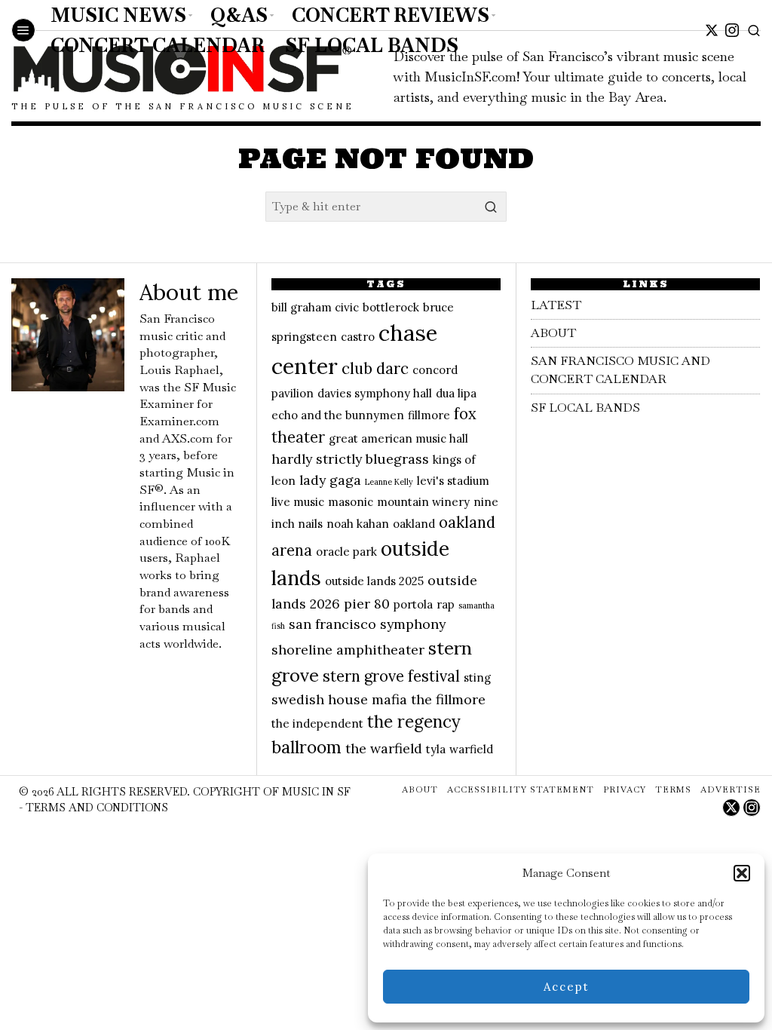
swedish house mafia (339, 699)
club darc (375, 369)
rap (446, 604)
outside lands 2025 (374, 581)
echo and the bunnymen (337, 415)
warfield (471, 749)
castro (358, 337)
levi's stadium (453, 481)
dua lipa (456, 393)
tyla (436, 749)
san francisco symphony (367, 624)
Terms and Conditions (97, 807)
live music (297, 502)
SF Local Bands (585, 407)
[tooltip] (712, 30)
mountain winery (423, 502)
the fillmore (448, 699)
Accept (567, 986)
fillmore (429, 415)
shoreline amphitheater (347, 649)
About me (188, 292)
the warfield (383, 748)
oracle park (346, 551)
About (553, 333)
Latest (556, 305)
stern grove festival (391, 676)
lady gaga (330, 480)
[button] (741, 873)
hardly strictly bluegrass (350, 458)
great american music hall (398, 438)
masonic (350, 502)
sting (477, 677)
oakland (414, 524)
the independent (317, 723)
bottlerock (391, 307)
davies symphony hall (374, 393)
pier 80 (367, 603)
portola (413, 604)
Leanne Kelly (389, 482)
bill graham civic (315, 307)
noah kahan (357, 524)
